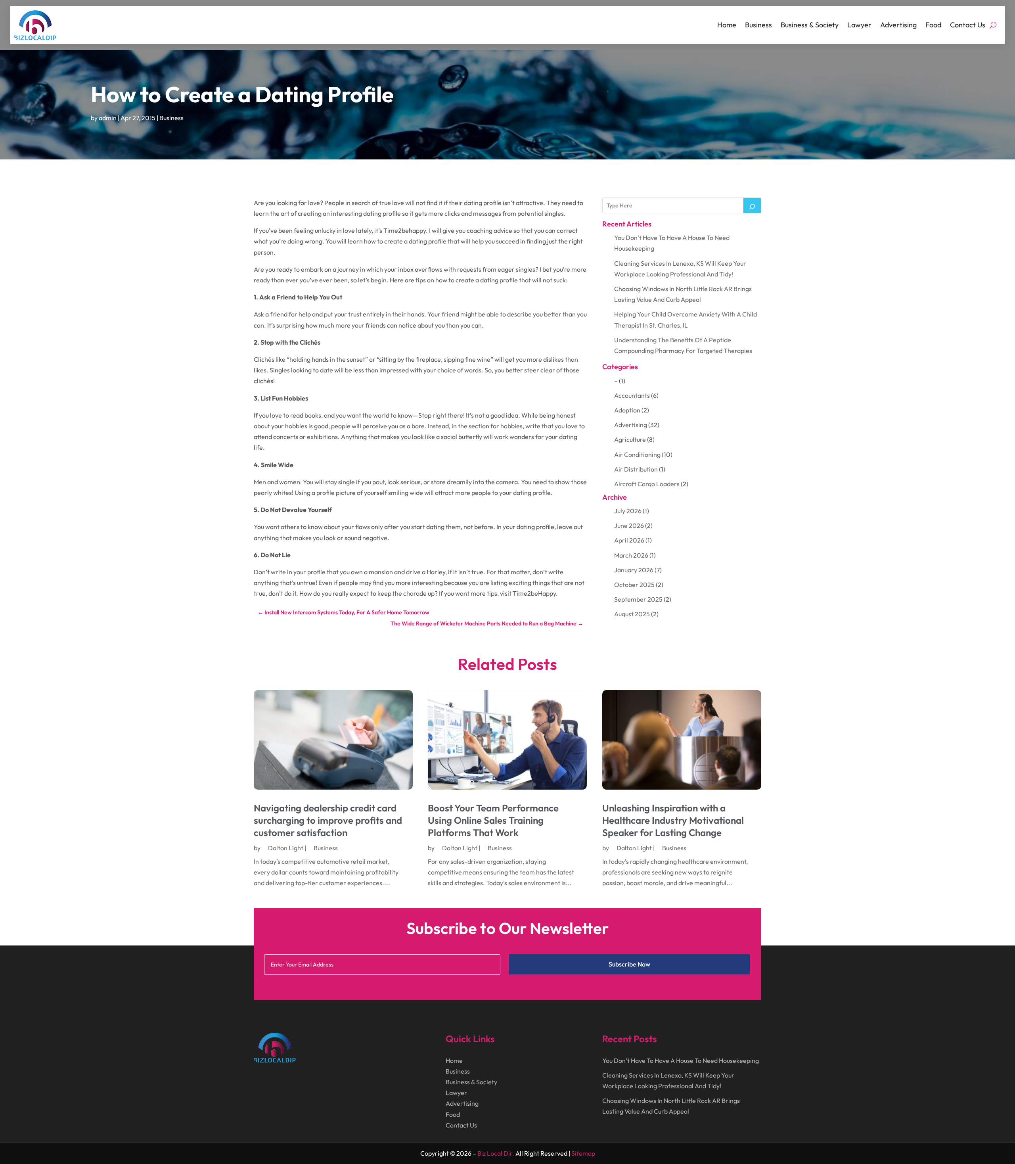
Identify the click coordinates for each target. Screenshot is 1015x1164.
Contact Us (967, 24)
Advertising (898, 24)
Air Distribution (636, 469)
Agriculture (630, 439)
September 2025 (638, 599)
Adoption (627, 410)
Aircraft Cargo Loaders (647, 484)
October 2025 (634, 585)
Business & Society (810, 24)
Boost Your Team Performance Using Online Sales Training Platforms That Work (493, 820)
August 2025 (632, 614)
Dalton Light (285, 848)
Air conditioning (637, 454)
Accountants (632, 395)
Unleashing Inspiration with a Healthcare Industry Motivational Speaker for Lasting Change (673, 820)
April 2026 (629, 540)
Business (758, 24)
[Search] (752, 205)
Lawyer (859, 24)
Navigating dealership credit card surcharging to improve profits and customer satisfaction (328, 820)
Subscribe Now (629, 964)
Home (726, 24)
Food (933, 24)
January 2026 (633, 570)
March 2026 (631, 555)
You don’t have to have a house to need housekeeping (680, 1060)
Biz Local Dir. (495, 1153)
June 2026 (629, 525)
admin (108, 118)
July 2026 (628, 511)
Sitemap (583, 1153)
